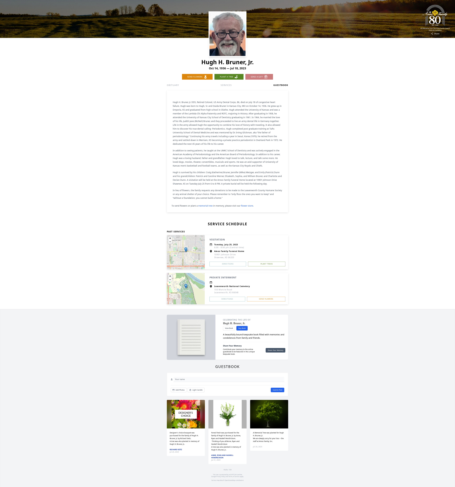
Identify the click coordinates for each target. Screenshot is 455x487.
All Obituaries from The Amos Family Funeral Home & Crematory (435, 29)
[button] (185, 249)
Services (226, 85)
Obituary (173, 85)
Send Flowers (266, 299)
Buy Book (242, 328)
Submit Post (277, 390)
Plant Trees (267, 264)
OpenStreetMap (230, 480)
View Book (229, 328)
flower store (247, 205)
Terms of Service (233, 477)
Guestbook (280, 85)
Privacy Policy (220, 477)
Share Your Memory (275, 350)
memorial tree (205, 205)
